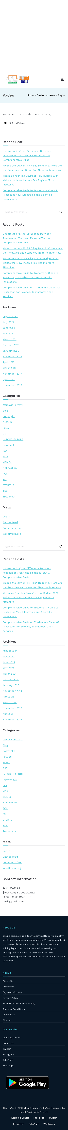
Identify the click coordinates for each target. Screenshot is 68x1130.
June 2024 (9, 327)
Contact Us (9, 1014)
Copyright (9, 416)
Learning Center (11, 1037)
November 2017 (12, 373)
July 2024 (8, 322)
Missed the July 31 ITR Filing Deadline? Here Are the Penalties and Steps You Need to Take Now (33, 168)
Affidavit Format (12, 405)
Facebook (8, 1043)
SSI (4, 479)
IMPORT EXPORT (13, 439)
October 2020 (11, 345)
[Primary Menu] (62, 79)
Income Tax (10, 445)
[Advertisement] (34, 38)
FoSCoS (7, 422)
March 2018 (10, 368)
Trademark (9, 496)
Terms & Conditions (14, 1009)
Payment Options (12, 992)
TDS (5, 490)
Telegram (8, 1060)
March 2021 (10, 339)
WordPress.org (12, 533)
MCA (5, 456)
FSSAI (6, 427)
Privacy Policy (10, 998)
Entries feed (10, 522)
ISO (5, 450)
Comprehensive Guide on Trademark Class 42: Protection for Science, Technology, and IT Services (31, 292)
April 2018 (9, 362)
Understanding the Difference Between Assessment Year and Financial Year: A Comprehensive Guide (27, 155)
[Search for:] (34, 212)
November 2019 (12, 356)
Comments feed (12, 528)
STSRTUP (8, 485)
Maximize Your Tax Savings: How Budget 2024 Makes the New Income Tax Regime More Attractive (30, 180)
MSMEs (7, 462)
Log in (6, 516)
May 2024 (8, 333)
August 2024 (10, 316)
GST (5, 433)
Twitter (7, 1048)
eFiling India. (31, 1108)
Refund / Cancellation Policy (19, 1003)
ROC (5, 473)
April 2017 (9, 379)
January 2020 (11, 350)
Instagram (8, 1054)
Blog (5, 410)
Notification (10, 468)
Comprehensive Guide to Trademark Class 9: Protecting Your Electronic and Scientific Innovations (30, 195)
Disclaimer (8, 986)
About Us (8, 981)
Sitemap (7, 1020)
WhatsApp (8, 1065)
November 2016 (12, 385)
